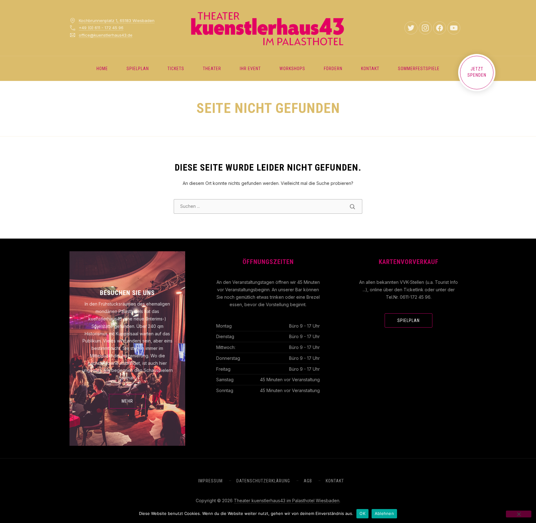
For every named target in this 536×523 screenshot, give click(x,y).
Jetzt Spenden (476, 72)
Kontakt (370, 68)
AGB (308, 480)
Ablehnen (384, 513)
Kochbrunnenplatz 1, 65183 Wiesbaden (116, 20)
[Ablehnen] (518, 514)
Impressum (210, 480)
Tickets (176, 68)
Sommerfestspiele (419, 68)
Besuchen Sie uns (127, 293)
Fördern (333, 68)
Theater (212, 68)
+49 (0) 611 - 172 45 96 (101, 27)
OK (362, 513)
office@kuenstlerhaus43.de (105, 35)
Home (102, 68)
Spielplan (138, 68)
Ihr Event (250, 68)
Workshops (292, 68)
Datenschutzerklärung (263, 480)
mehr (127, 401)
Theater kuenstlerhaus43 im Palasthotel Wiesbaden (286, 500)
